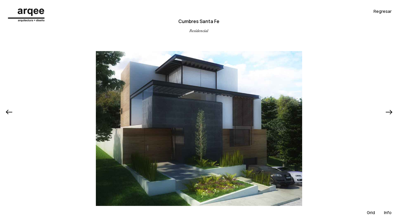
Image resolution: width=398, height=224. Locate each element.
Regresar (383, 11)
